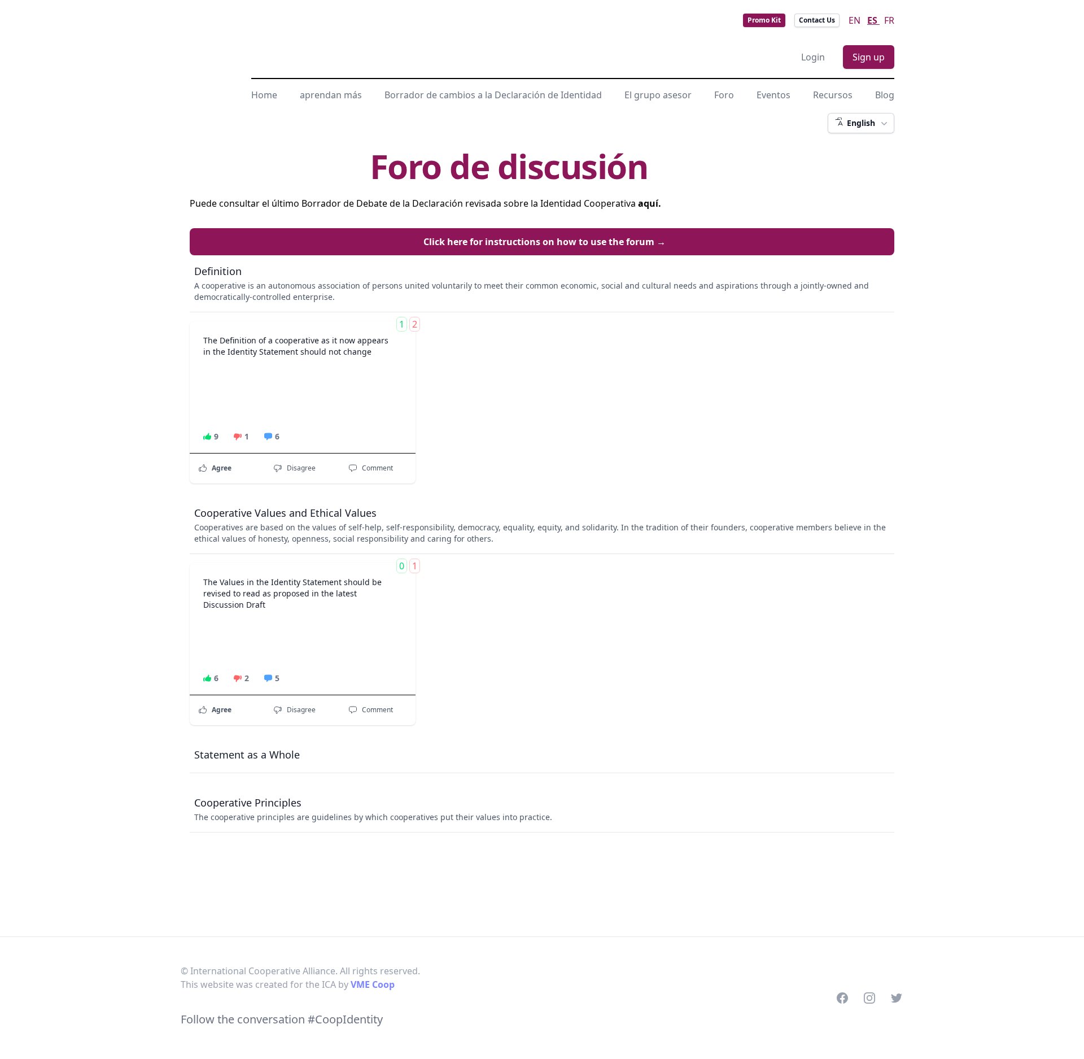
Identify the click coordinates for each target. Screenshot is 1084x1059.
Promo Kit (764, 20)
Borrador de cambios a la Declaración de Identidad (493, 95)
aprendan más (331, 95)
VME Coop (373, 984)
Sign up (869, 57)
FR (889, 20)
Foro (724, 95)
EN (856, 20)
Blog (884, 95)
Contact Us (817, 20)
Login (813, 57)
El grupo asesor (658, 95)
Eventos (773, 95)
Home (264, 95)
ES (873, 20)
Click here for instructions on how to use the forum (544, 242)
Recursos (833, 95)
